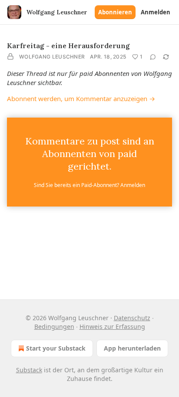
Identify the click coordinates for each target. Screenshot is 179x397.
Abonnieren (115, 12)
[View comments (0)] (153, 57)
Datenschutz (132, 318)
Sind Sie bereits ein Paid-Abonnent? (89, 185)
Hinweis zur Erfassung (112, 326)
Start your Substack (56, 348)
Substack (29, 370)
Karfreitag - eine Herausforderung (68, 45)
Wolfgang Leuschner (52, 56)
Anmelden (155, 12)
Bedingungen (54, 326)
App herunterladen (132, 348)
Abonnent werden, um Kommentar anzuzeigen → (81, 98)
